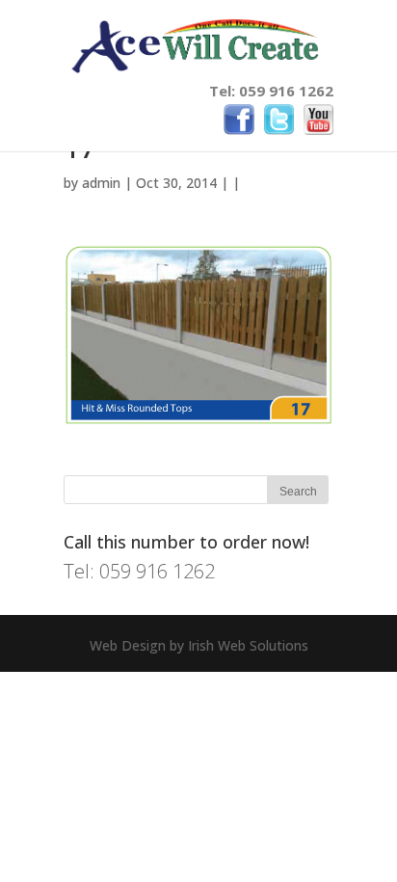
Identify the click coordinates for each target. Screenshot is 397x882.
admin (101, 183)
